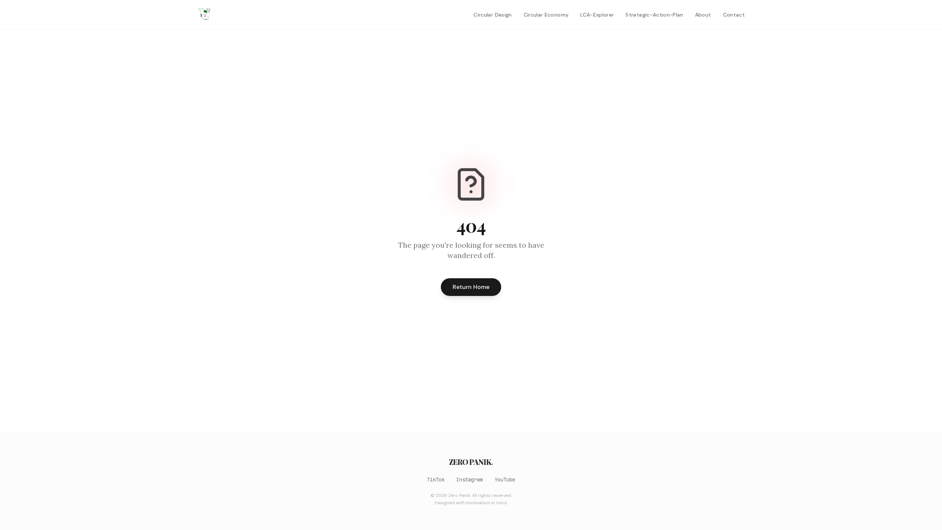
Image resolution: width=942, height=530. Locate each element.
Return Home (471, 287)
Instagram (469, 479)
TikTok (436, 479)
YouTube (505, 479)
